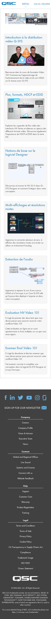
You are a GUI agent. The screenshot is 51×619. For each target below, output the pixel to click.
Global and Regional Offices (25, 456)
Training (25, 512)
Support (25, 491)
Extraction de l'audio (19, 259)
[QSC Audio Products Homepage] (25, 578)
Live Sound (25, 462)
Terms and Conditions (25, 525)
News (25, 444)
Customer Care (25, 496)
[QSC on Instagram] (37, 397)
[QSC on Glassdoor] (44, 397)
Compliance (25, 552)
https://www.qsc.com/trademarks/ (25, 612)
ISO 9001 (25, 563)
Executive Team (25, 438)
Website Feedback (25, 478)
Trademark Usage (25, 557)
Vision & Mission (25, 433)
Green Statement (25, 568)
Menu (25, 3)
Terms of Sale (25, 531)
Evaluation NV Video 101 (22, 312)
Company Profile (25, 427)
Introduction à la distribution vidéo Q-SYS (23, 39)
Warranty (25, 501)
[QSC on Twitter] (20, 397)
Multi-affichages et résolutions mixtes (25, 207)
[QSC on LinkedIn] (12, 397)
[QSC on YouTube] (29, 397)
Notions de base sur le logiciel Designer (20, 152)
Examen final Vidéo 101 (21, 348)
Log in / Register (42, 4)
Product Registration (25, 507)
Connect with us (25, 472)
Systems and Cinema (25, 467)
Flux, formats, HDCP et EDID (24, 94)
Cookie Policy (25, 541)
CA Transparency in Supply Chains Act (25, 547)
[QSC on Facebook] (6, 397)
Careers (25, 422)
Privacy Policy (25, 536)
